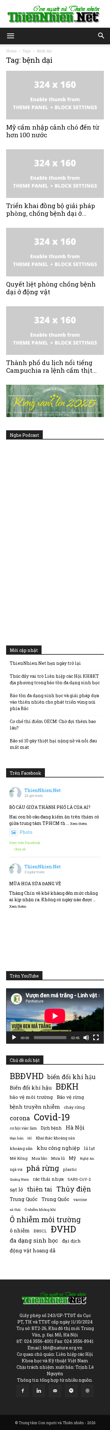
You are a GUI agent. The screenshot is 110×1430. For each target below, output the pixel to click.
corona (20, 1118)
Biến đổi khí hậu (31, 1087)
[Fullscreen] (96, 1037)
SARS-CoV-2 (79, 1179)
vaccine (80, 1199)
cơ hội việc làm (23, 1128)
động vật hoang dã (32, 1250)
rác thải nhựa (48, 1179)
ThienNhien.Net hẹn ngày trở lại (45, 663)
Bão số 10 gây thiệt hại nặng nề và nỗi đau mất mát (53, 744)
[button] (10, 36)
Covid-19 (52, 1117)
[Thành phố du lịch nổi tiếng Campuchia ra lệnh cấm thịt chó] (55, 330)
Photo (26, 832)
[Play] (14, 1037)
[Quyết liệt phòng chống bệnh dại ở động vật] (55, 252)
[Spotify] (71, 1391)
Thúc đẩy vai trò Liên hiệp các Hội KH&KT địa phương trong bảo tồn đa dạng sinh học (55, 679)
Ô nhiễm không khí (40, 1209)
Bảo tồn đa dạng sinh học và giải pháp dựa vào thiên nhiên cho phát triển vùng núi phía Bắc (54, 702)
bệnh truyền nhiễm (35, 1106)
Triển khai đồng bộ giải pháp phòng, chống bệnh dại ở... (50, 209)
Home (11, 50)
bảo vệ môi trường (31, 1097)
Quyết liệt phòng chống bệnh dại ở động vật (51, 288)
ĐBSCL (40, 1231)
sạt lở (16, 1189)
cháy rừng (74, 1107)
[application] (55, 1016)
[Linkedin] (39, 1391)
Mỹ (72, 1158)
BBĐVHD (26, 1076)
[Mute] (86, 1037)
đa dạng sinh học (34, 1240)
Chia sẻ (20, 849)
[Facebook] (22, 1391)
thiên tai (39, 1189)
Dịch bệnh (51, 1128)
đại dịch (71, 1241)
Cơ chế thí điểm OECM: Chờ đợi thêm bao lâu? (53, 724)
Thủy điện (73, 1189)
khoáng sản (21, 1148)
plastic (70, 1169)
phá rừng (42, 1168)
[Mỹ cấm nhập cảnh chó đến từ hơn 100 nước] (55, 95)
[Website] (87, 1391)
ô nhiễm (20, 1230)
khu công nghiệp (58, 1148)
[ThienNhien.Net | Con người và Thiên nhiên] (55, 14)
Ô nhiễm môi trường (45, 1219)
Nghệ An (87, 1158)
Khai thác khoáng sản (55, 1137)
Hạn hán (17, 1138)
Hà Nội (75, 1127)
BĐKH (67, 1086)
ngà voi (16, 1169)
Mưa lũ (58, 1158)
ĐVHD (63, 1229)
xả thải (15, 1209)
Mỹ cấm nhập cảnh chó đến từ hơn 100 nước (52, 131)
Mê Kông (19, 1158)
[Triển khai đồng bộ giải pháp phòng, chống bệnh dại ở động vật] (55, 173)
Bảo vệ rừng (70, 1097)
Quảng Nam (19, 1179)
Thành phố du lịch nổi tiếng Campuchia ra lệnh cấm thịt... (51, 366)
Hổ (30, 1138)
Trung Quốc (55, 1199)
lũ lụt (89, 1148)
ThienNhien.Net (42, 790)
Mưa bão (39, 1158)
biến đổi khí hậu (71, 1077)
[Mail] (55, 1391)
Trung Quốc (24, 1199)
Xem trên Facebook (24, 842)
